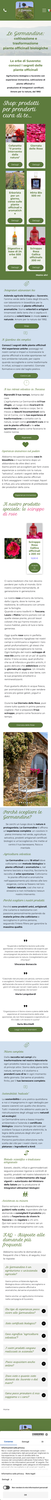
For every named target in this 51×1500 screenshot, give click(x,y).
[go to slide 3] (23, 802)
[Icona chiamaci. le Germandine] (5, 11)
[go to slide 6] (29, 802)
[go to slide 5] (27, 802)
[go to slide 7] (31, 802)
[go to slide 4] (25, 802)
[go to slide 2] (21, 802)
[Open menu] (44, 10)
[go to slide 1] (19, 802)
